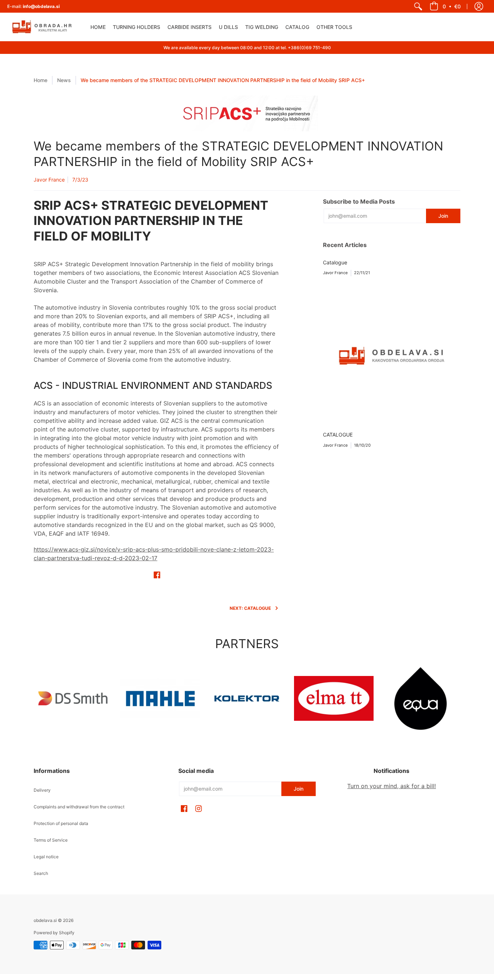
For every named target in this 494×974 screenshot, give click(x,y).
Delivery (42, 790)
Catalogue (335, 262)
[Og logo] (247, 698)
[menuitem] (418, 6)
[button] (445, 6)
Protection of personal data (61, 823)
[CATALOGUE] (391, 356)
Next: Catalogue (250, 608)
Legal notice (46, 856)
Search (41, 873)
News (64, 80)
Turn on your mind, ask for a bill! (391, 786)
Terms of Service (51, 840)
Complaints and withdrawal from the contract (79, 806)
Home (40, 80)
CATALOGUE (338, 434)
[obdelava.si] (43, 27)
